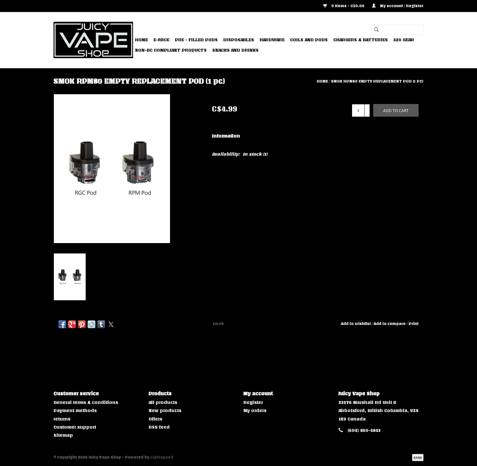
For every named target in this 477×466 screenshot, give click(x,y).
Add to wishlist (356, 324)
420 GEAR (403, 39)
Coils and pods (309, 39)
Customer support (75, 427)
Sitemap (63, 435)
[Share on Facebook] (62, 324)
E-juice (161, 39)
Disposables (238, 39)
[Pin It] (82, 324)
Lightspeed (161, 457)
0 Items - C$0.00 (347, 6)
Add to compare (390, 324)
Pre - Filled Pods (196, 39)
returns (62, 419)
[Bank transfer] (416, 457)
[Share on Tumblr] (101, 324)
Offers (155, 419)
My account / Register (401, 6)
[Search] (376, 30)
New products (165, 410)
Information (226, 136)
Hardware (272, 39)
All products (163, 402)
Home (141, 39)
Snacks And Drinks (235, 50)
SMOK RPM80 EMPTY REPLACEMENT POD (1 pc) (377, 81)
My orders (254, 410)
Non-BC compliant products (171, 50)
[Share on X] (111, 324)
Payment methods (75, 410)
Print (414, 324)
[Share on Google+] (72, 324)
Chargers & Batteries (360, 39)
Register (253, 402)
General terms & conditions (86, 402)
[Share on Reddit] (91, 324)
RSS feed (159, 427)
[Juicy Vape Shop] (93, 40)
